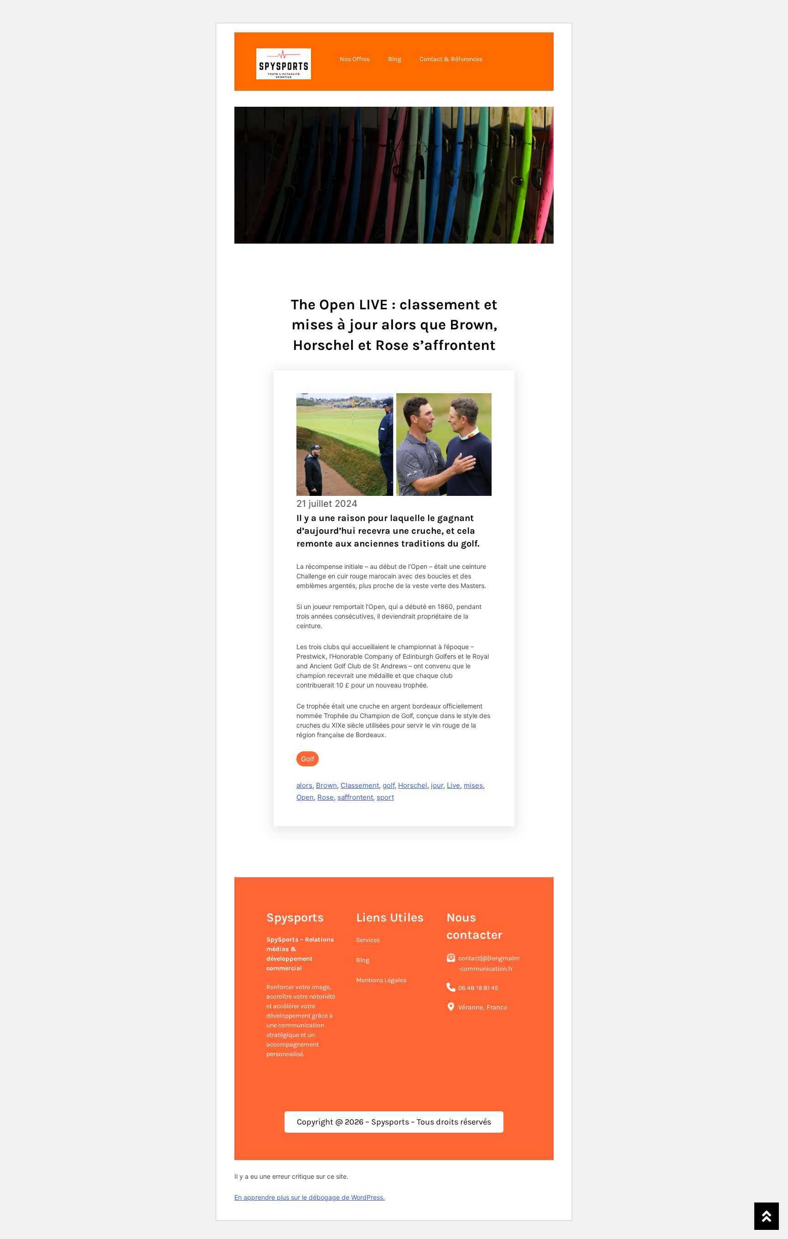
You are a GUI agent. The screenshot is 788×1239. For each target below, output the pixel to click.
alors (304, 785)
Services (368, 940)
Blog (362, 960)
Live (453, 785)
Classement (360, 785)
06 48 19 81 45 (478, 988)
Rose (325, 797)
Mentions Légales (381, 980)
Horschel (412, 785)
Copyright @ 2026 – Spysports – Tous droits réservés (394, 1122)
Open (305, 797)
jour (437, 785)
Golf (307, 759)
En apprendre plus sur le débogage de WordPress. (309, 1197)
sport (385, 797)
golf (388, 785)
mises (473, 785)
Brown (326, 785)
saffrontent (355, 797)
